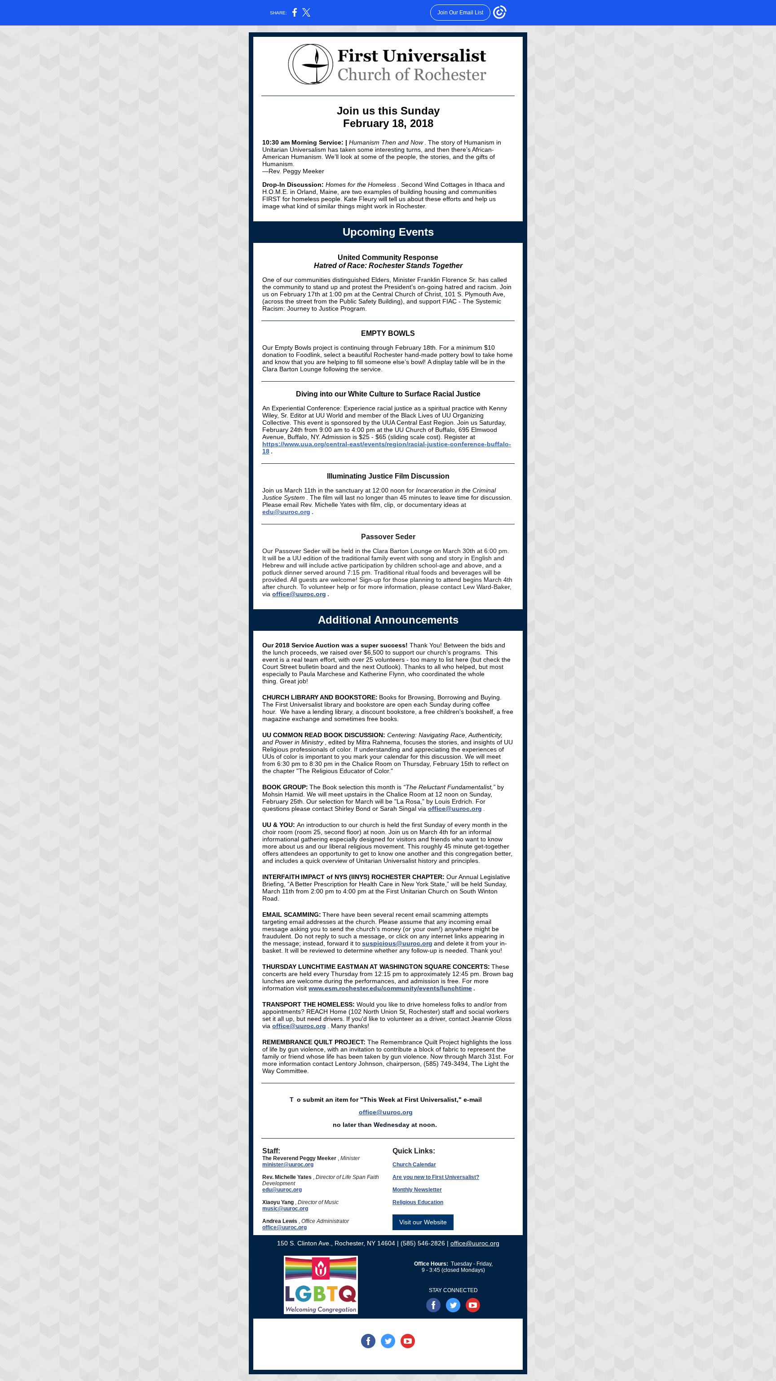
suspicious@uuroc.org (397, 943)
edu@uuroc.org (286, 511)
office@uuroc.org (299, 1025)
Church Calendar (414, 1164)
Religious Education (417, 1202)
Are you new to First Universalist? (435, 1177)
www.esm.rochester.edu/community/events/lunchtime (390, 988)
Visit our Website (423, 1222)
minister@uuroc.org (287, 1164)
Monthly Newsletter (417, 1190)
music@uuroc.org (285, 1208)
